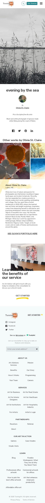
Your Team (14, 380)
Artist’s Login (30, 412)
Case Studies (30, 441)
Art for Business (13, 392)
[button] (41, 3)
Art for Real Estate (30, 392)
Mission (30, 363)
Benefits (13, 370)
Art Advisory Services (14, 364)
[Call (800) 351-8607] (23, 3)
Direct (13, 429)
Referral (30, 424)
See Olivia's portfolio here (22, 233)
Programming (30, 375)
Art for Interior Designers (13, 398)
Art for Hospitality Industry (30, 406)
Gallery (13, 441)
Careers (30, 380)
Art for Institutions (13, 405)
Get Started (32, 3)
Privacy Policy (15, 500)
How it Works (13, 375)
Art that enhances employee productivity (30, 480)
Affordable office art (13, 487)
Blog (14, 458)
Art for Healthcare (30, 397)
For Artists (13, 412)
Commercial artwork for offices (30, 471)
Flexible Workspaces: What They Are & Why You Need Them (30, 461)
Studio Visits (14, 446)
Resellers (13, 424)
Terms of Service (28, 500)
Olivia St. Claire (22, 108)
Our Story (30, 370)
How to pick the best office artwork (13, 478)
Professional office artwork (13, 471)
